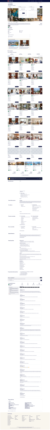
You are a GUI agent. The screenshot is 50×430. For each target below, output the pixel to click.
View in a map (21, 191)
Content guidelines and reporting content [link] (32, 419)
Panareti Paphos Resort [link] (11, 407)
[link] (41, 2)
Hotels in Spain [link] (9, 420)
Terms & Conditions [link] (30, 416)
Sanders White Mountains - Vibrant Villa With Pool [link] (30, 405)
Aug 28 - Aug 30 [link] (29, 54)
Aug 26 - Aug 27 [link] (11, 54)
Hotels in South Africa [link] (9, 416)
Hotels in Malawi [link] (9, 419)
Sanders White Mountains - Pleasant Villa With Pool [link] (14, 404)
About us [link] (37, 416)
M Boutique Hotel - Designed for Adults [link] (29, 404)
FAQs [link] (15, 417)
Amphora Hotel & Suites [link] (27, 407)
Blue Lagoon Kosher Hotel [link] (11, 402)
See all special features (22, 237)
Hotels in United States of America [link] (11, 418)
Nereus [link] (9, 406)
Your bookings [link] (16, 416)
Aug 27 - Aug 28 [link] (20, 54)
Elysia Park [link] (10, 408)
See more (20, 198)
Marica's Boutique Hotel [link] (27, 408)
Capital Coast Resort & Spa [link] (11, 405)
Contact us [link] (16, 418)
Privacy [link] (29, 417)
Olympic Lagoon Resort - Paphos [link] (28, 402)
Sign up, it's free (40, 178)
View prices (17, 86)
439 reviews (9, 285)
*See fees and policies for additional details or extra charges (25, 213)
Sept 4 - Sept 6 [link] (38, 54)
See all (8, 33)
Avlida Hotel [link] (26, 403)
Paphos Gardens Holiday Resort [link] (12, 403)
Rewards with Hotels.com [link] (38, 419)
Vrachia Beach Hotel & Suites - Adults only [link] (29, 406)
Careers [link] (37, 417)
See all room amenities (22, 230)
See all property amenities (22, 224)
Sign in (37, 178)
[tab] (9, 401)
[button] (21, 12)
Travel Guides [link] (37, 418)
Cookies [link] (30, 418)
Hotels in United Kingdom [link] (10, 417)
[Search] (41, 280)
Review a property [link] (16, 419)
